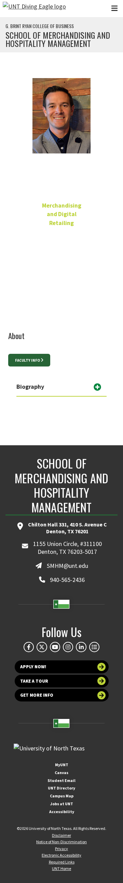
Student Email (61, 780)
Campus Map (61, 795)
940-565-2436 (61, 260)
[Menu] (114, 8)
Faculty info (27, 360)
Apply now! (33, 667)
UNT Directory (61, 788)
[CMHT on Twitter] (42, 647)
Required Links (61, 862)
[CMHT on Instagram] (68, 647)
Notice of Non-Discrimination (61, 841)
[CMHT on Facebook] (29, 647)
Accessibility (61, 811)
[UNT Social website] (94, 647)
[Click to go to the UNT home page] (34, 8)
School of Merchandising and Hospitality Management (57, 39)
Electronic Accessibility (61, 855)
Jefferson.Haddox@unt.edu (62, 276)
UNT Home (61, 868)
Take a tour (34, 681)
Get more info (36, 695)
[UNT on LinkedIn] (81, 647)
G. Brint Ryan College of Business (39, 26)
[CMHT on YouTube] (55, 647)
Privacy (61, 848)
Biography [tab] (30, 386)
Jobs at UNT (61, 803)
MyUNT (61, 764)
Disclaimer (61, 835)
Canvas (61, 772)
